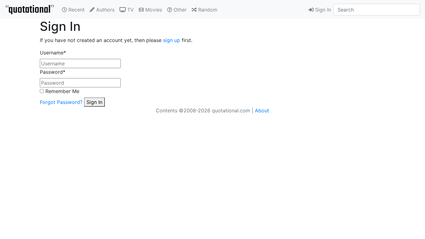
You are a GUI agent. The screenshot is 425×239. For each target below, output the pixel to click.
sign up (171, 40)
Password (52, 72)
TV (130, 10)
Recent (76, 10)
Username (53, 52)
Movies (153, 10)
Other (179, 10)
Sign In (322, 10)
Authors (104, 10)
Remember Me (61, 91)
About (262, 110)
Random (207, 10)
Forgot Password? (61, 102)
